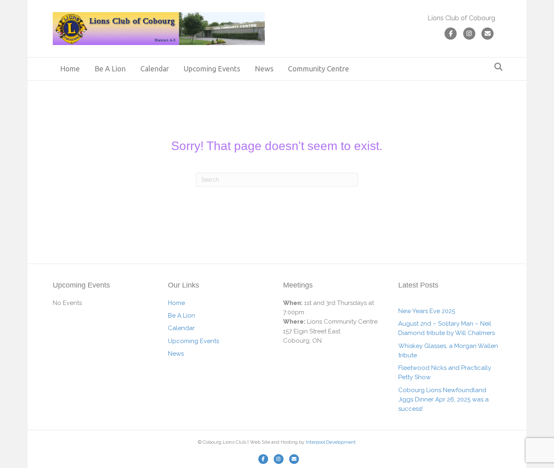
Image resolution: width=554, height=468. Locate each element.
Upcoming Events (212, 68)
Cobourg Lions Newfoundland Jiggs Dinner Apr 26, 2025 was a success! (443, 399)
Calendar (154, 68)
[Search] (496, 67)
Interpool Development (331, 442)
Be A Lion (110, 68)
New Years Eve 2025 (426, 311)
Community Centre (318, 68)
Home (70, 68)
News (264, 68)
